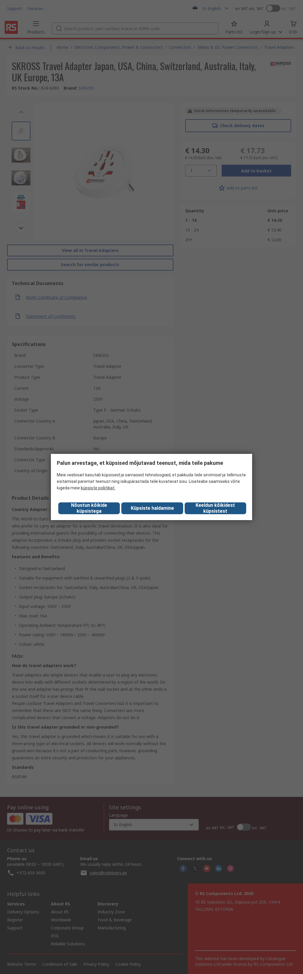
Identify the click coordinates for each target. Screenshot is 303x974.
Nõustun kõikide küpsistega (89, 508)
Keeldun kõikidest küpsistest (215, 508)
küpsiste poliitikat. (98, 488)
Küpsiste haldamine (152, 508)
